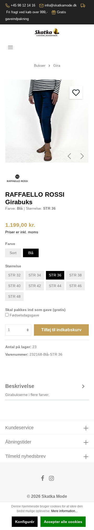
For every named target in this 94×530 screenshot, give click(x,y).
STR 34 (34, 275)
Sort (13, 253)
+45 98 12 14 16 (23, 5)
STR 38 (75, 275)
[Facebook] (43, 480)
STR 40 (14, 286)
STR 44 (55, 286)
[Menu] (10, 47)
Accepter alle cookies (63, 522)
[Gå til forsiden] (47, 32)
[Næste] (82, 156)
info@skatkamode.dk (61, 5)
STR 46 (75, 286)
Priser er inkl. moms (21, 232)
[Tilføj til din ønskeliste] (76, 92)
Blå (30, 253)
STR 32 (14, 275)
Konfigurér (24, 522)
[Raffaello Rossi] (17, 178)
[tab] (45, 389)
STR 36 (55, 275)
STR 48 (14, 296)
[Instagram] (51, 480)
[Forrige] (69, 156)
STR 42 (34, 286)
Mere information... (64, 511)
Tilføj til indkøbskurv (61, 330)
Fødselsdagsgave (24, 315)
